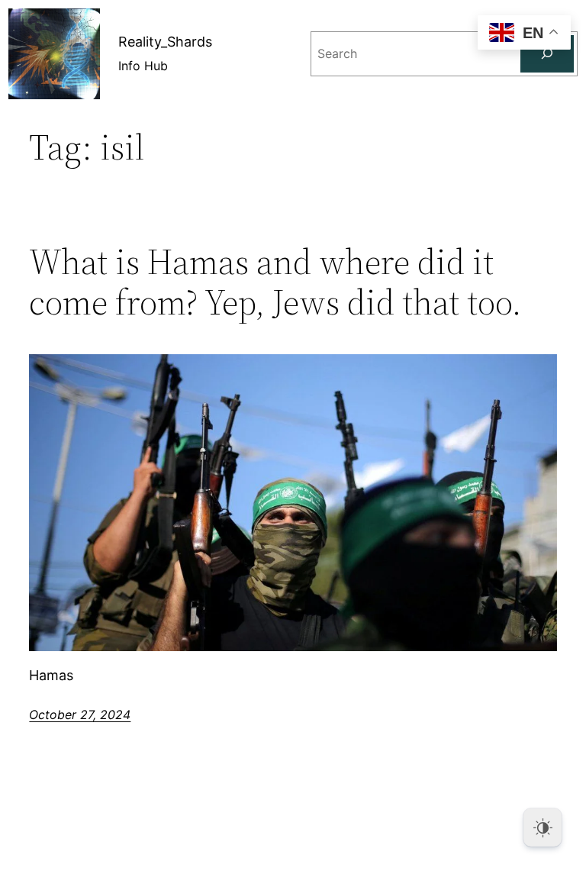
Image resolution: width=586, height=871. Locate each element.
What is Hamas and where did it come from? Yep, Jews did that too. (275, 281)
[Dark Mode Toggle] (542, 827)
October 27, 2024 (79, 714)
